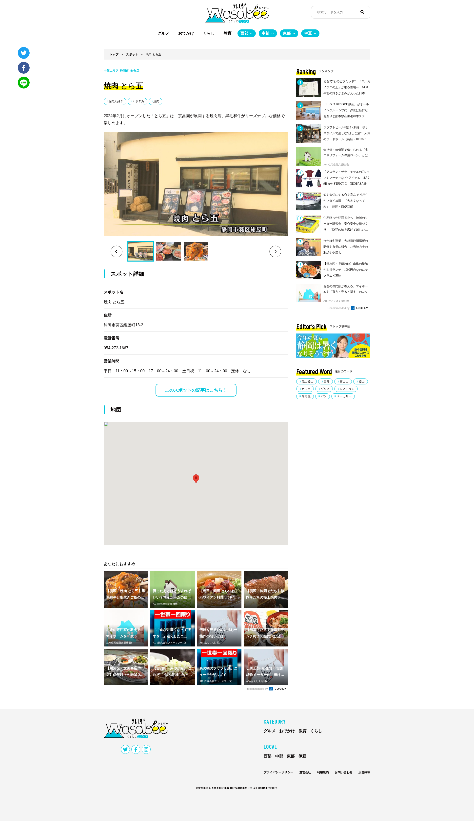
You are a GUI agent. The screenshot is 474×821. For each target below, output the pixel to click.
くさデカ (138, 101)
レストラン (347, 389)
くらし (209, 33)
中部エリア (111, 70)
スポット (132, 54)
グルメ (163, 33)
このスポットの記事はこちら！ (196, 390)
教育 (228, 33)
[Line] (24, 83)
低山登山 (308, 381)
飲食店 (134, 70)
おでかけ (186, 33)
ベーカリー (344, 396)
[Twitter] (24, 53)
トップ (114, 54)
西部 (244, 33)
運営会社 (305, 772)
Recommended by (257, 688)
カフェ (306, 389)
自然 (327, 381)
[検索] (362, 12)
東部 (287, 33)
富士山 (344, 381)
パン (324, 396)
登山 (362, 381)
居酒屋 (306, 396)
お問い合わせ (344, 772)
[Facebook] (24, 68)
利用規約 (323, 772)
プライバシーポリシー (278, 772)
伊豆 (308, 33)
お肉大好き (115, 101)
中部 (266, 33)
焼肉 (156, 101)
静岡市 (124, 70)
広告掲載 (364, 772)
